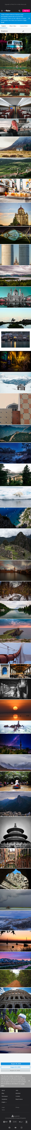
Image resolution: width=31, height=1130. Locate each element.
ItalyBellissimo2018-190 (7, 526)
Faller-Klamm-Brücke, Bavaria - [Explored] (11, 483)
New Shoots (4, 730)
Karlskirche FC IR (5, 305)
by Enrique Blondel (4, 641)
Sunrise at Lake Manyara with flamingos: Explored (11, 718)
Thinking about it (5, 504)
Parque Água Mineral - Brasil (8, 984)
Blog (3, 1093)
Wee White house (5, 155)
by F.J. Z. (2, 264)
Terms (3, 1110)
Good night (3, 949)
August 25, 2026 (16, 1064)
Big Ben (3, 578)
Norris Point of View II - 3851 (8, 284)
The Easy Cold (4, 390)
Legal (3, 1107)
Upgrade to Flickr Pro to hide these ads (15, 4)
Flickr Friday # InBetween (7, 262)
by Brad (2, 462)
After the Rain (4, 865)
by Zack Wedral (4, 177)
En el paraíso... (4, 908)
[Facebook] (9, 1128)
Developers (5, 1096)
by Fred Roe (3, 558)
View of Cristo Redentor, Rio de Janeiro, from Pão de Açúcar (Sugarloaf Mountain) (12, 814)
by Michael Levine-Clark (5, 579)
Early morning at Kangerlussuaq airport (11, 928)
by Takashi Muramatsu (5, 719)
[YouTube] (15, 1128)
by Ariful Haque (4, 484)
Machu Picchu (4, 557)
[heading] (7, 11)
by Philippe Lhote (4, 370)
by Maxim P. (3, 135)
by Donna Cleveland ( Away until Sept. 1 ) (8, 423)
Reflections (4, 616)
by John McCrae (4, 599)
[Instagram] (21, 1128)
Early (2, 1051)
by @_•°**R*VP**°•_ (4, 617)
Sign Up (26, 11)
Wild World (3, 768)
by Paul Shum (3, 391)
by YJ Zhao (3, 866)
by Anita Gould (3, 506)
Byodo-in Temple (5, 95)
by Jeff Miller (3, 52)
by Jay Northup (3, 662)
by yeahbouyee (3, 242)
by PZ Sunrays (3, 929)
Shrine (2, 697)
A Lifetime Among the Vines (8, 1029)
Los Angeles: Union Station (16, 675)
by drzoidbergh (3, 968)
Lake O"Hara (4, 74)
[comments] (29, 117)
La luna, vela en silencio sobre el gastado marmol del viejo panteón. (11, 223)
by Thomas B (3, 96)
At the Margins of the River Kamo (9, 967)
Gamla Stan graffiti (5, 369)
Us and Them (4, 134)
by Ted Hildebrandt (4, 527)
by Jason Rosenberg (4, 156)
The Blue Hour (4, 461)
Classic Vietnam (5, 788)
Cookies (18, 1096)
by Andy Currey (4, 753)
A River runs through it (6, 598)
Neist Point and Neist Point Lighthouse (11, 640)
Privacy (17, 1107)
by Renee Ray (3, 1052)
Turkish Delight (4, 751)
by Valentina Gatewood (5, 75)
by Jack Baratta (4, 441)
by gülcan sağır (4, 327)
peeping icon (4, 422)
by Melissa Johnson (4, 201)
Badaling (3, 440)
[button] (29, 18)
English (3, 1102)
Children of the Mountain (7, 326)
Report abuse (19, 1099)
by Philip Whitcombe (4, 815)
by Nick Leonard (4, 769)
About (3, 1090)
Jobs (17, 1090)
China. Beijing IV (5, 845)
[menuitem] (19, 10)
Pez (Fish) (3, 241)
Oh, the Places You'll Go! (7, 51)
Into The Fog (4, 661)
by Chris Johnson (4, 698)
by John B (2, 1031)
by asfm (2, 909)
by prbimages (3, 349)
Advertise (18, 1093)
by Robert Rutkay (4, 285)
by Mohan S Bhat (4, 789)
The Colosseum (5, 1006)
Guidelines (4, 1099)
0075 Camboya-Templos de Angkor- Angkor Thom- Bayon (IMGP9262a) (12, 886)
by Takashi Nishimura (5, 117)
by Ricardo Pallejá (4, 225)
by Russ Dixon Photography (6, 306)
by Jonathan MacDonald (5, 888)
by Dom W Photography (5, 732)
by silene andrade (4, 986)
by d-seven (3, 846)
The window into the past (7, 176)
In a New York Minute (6, 200)
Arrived (2, 116)
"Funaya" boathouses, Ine (7, 348)
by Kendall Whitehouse (14, 677)
